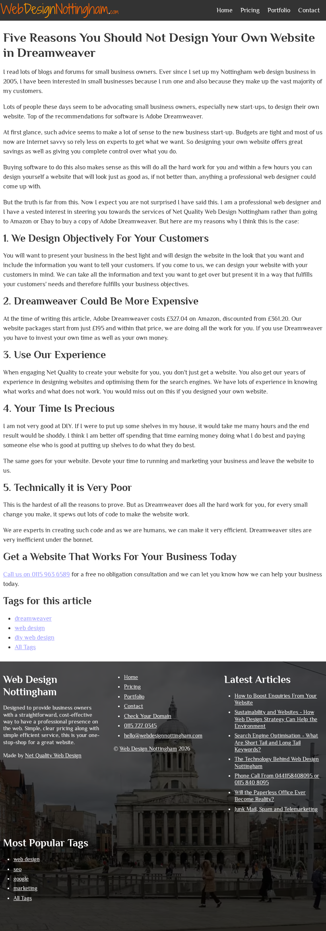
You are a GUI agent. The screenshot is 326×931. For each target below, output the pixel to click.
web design (30, 628)
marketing (25, 888)
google (21, 879)
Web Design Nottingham (148, 749)
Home (225, 10)
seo (17, 869)
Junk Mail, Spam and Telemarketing (276, 809)
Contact (309, 10)
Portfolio (279, 10)
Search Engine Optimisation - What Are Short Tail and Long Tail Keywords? (276, 743)
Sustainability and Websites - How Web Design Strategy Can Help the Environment (276, 719)
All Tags (25, 647)
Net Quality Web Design (53, 755)
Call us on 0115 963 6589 (36, 574)
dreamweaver (33, 618)
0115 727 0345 (140, 726)
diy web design (34, 637)
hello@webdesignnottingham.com (163, 736)
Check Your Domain (147, 716)
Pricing (250, 10)
